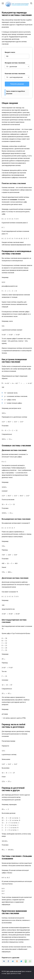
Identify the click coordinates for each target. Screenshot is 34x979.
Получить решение (17, 84)
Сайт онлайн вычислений (13, 971)
